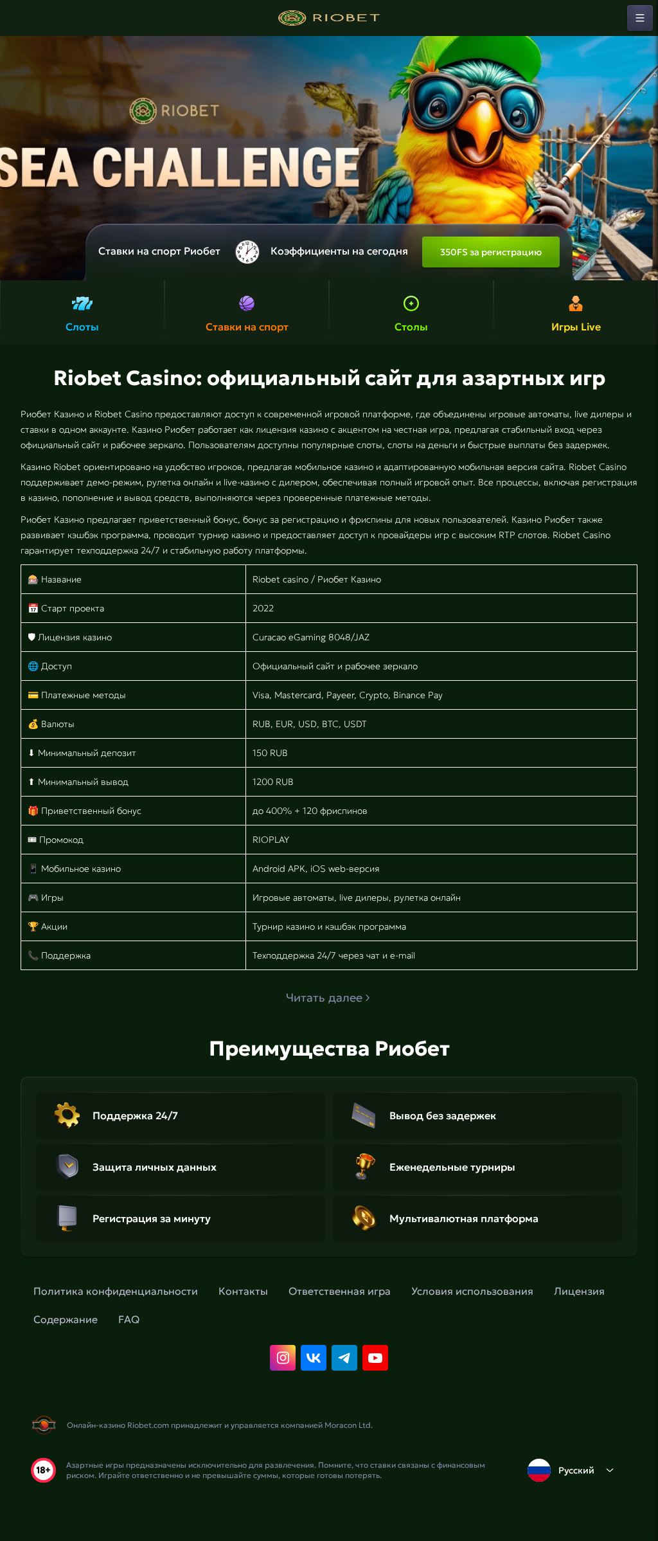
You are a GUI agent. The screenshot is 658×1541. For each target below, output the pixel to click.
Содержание (65, 1319)
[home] (329, 18)
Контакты (243, 1290)
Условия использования (472, 1290)
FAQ (128, 1319)
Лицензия (579, 1290)
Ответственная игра (340, 1290)
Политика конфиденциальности (115, 1290)
